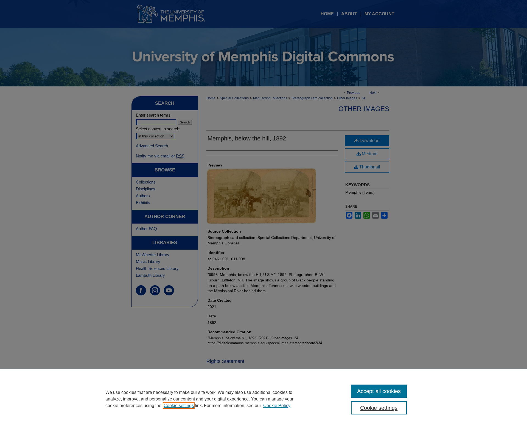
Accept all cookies (379, 391)
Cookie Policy (276, 405)
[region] (263, 399)
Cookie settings (179, 405)
